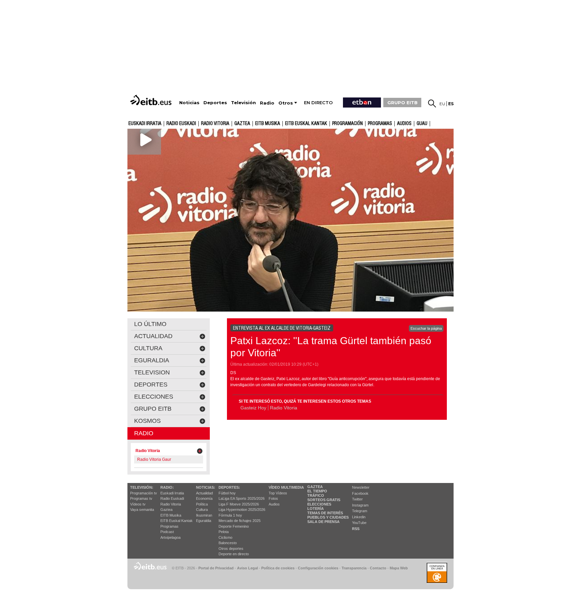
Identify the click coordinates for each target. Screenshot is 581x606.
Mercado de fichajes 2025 (240, 521)
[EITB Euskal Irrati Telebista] (151, 100)
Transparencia (354, 568)
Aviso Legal (247, 568)
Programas (380, 123)
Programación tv (143, 493)
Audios (274, 504)
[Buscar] (432, 103)
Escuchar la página (426, 328)
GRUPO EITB (402, 102)
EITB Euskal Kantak (306, 123)
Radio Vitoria (215, 123)
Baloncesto (228, 543)
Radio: (167, 487)
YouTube (359, 523)
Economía (204, 498)
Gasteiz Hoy (253, 407)
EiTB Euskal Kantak (176, 521)
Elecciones (319, 504)
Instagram (360, 505)
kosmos (147, 420)
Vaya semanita (142, 510)
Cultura (202, 510)
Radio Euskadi (181, 123)
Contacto (378, 568)
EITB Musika (267, 123)
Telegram (359, 511)
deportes (150, 384)
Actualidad (204, 493)
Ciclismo (225, 537)
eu (442, 103)
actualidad (153, 336)
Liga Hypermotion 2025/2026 (242, 510)
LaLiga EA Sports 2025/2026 (242, 498)
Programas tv (141, 498)
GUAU (422, 123)
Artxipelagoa (170, 537)
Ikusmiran (204, 515)
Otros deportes (231, 549)
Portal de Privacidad (216, 568)
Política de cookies (278, 568)
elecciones (153, 396)
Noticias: (205, 487)
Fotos (273, 498)
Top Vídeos (278, 493)
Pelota (224, 532)
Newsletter (361, 487)
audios (404, 123)
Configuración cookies (318, 568)
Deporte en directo (234, 554)
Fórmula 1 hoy (230, 515)
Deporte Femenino (234, 526)
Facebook (360, 493)
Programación (347, 123)
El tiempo (317, 491)
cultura (148, 348)
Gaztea (166, 510)
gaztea (242, 123)
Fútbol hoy (227, 493)
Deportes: (229, 487)
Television (152, 372)
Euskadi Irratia (144, 123)
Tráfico (315, 495)
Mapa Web (399, 568)
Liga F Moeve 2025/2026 (239, 504)
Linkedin (358, 517)
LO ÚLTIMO (150, 324)
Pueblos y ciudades (328, 517)
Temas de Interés (325, 513)
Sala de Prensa (323, 522)
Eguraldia (203, 521)
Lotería (315, 509)
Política (202, 504)
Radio (143, 433)
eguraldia (151, 360)
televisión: (141, 487)
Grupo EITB (152, 408)
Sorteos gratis (323, 500)
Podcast (167, 532)
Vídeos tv (138, 504)
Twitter (357, 499)
